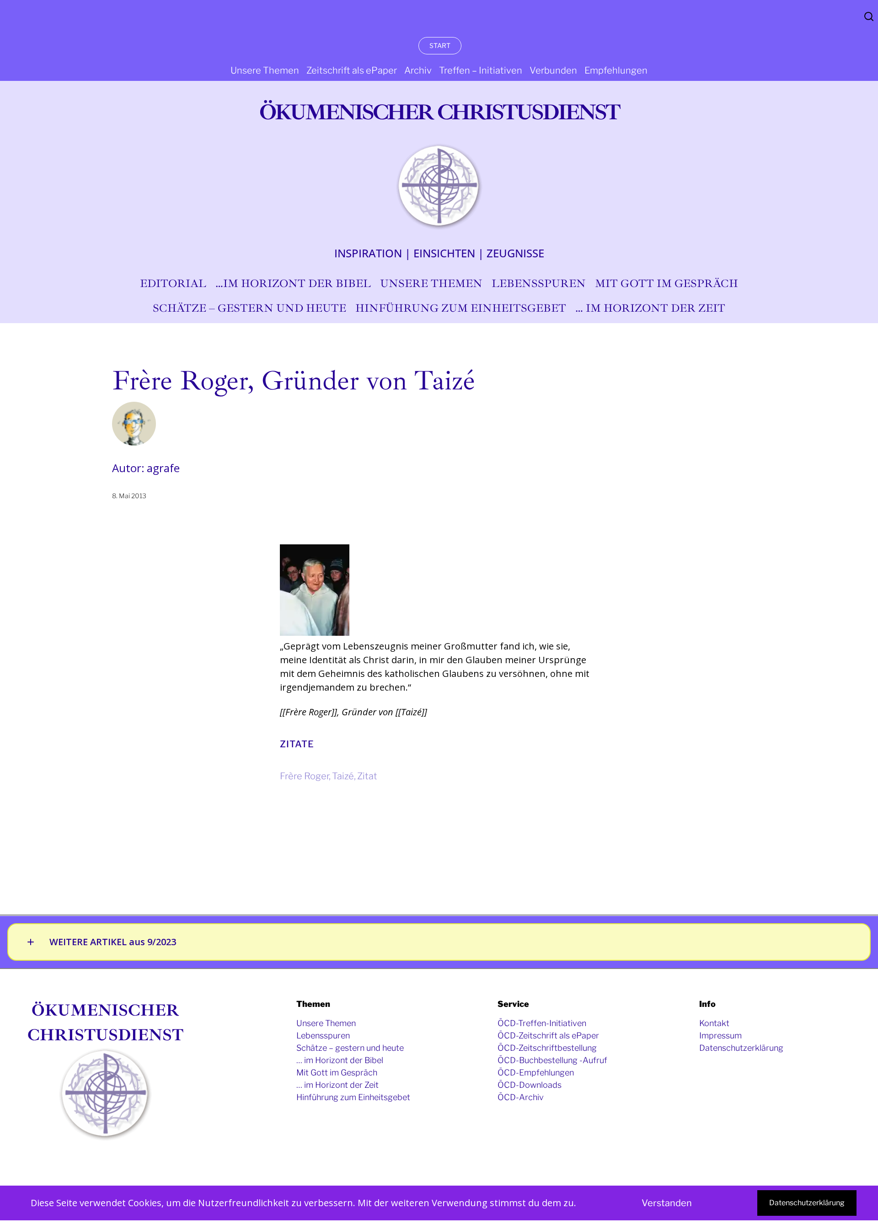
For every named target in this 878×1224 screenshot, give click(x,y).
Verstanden (667, 1202)
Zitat (367, 776)
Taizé (343, 776)
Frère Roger (304, 776)
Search (869, 16)
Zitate (297, 744)
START (439, 45)
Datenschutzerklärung (807, 1202)
